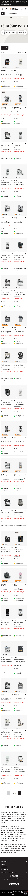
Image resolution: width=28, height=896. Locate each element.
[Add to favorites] (12, 70)
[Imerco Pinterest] (16, 884)
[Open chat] (3, 13)
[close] (26, 1)
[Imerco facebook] (10, 884)
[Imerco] (14, 9)
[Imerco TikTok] (14, 884)
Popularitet (21, 52)
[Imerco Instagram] (12, 884)
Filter (3, 47)
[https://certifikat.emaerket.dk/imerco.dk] (13, 894)
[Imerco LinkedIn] (18, 884)
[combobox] (14, 793)
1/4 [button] (13, 793)
